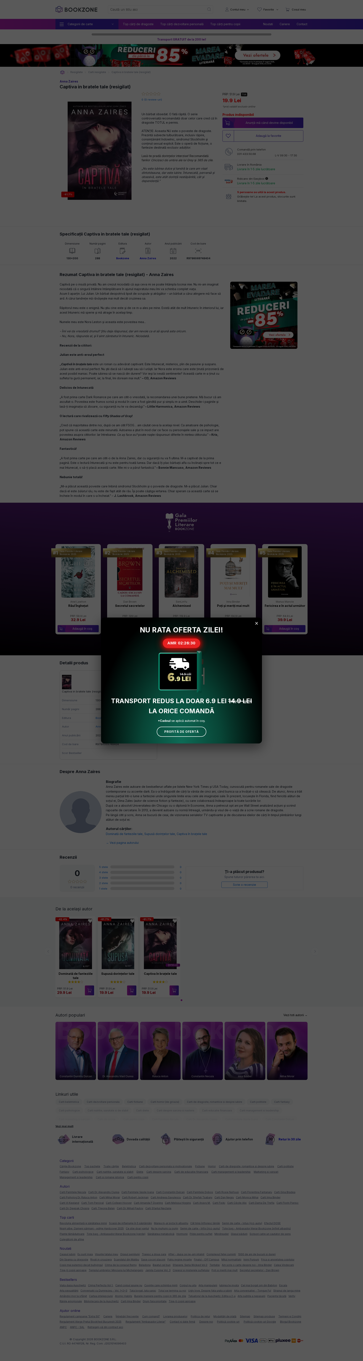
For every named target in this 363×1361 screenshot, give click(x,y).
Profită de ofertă (181, 731)
